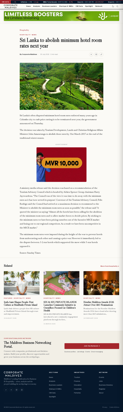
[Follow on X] (11, 390)
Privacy (104, 407)
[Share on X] (91, 54)
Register (102, 389)
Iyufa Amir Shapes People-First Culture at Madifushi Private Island (20, 303)
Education (78, 385)
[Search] (117, 6)
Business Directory (106, 385)
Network (98, 6)
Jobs (101, 381)
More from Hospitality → (110, 266)
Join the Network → (92, 346)
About (101, 393)
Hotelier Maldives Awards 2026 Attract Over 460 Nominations (98, 303)
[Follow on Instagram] (16, 390)
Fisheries (77, 393)
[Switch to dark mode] (113, 6)
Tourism (77, 377)
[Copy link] (101, 54)
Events (101, 377)
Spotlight (89, 6)
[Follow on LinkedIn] (22, 390)
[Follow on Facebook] (6, 390)
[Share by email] (96, 54)
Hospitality (24, 30)
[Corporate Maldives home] (10, 6)
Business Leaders (49, 6)
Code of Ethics (114, 407)
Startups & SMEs (66, 6)
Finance (77, 381)
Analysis (36, 6)
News (28, 6)
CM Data (79, 6)
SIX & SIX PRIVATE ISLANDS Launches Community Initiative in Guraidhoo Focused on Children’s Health (60, 306)
